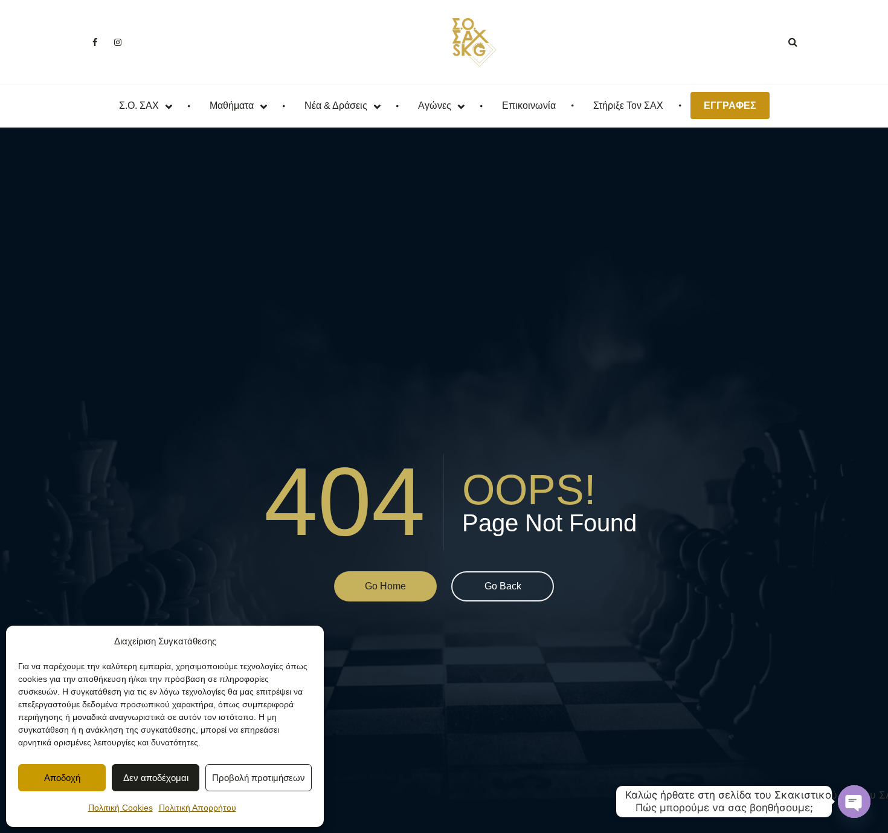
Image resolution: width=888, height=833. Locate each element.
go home (385, 586)
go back (502, 586)
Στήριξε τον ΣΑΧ (628, 105)
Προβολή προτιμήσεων (258, 778)
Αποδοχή (62, 778)
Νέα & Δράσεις (335, 105)
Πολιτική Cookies (120, 807)
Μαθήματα (232, 105)
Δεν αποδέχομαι (155, 778)
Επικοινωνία (529, 105)
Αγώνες (434, 105)
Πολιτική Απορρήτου (197, 807)
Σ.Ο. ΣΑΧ (139, 105)
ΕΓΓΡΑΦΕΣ (730, 105)
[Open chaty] (854, 801)
